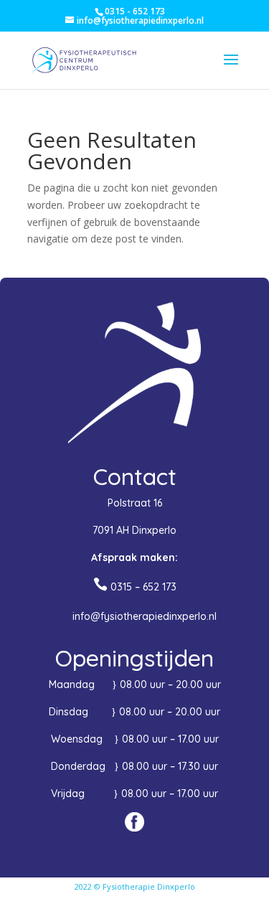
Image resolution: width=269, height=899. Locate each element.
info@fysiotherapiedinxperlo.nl (144, 616)
